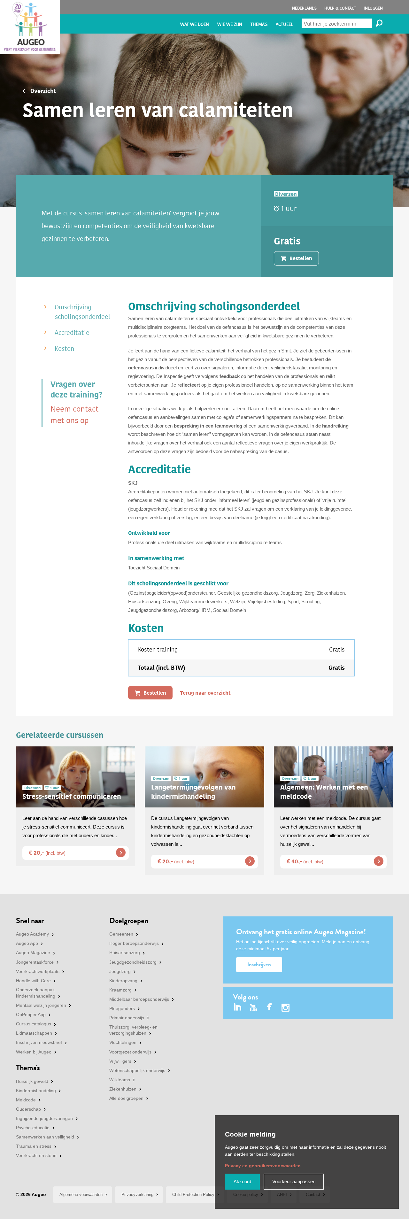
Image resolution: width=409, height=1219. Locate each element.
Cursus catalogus (33, 1023)
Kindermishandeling (36, 1090)
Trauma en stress (33, 1146)
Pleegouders (122, 1008)
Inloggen (373, 8)
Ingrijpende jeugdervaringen (44, 1118)
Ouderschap (28, 1109)
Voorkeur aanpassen (293, 1181)
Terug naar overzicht (205, 693)
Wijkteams (119, 1079)
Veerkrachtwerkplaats (37, 971)
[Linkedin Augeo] (238, 1008)
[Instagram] (285, 1009)
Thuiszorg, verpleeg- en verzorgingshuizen (133, 1030)
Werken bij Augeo (33, 1051)
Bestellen (154, 693)
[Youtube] (254, 1008)
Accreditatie (72, 332)
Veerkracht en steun (36, 1155)
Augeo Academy (32, 934)
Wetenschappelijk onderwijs (137, 1070)
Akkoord (242, 1181)
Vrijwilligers (120, 1061)
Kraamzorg (120, 989)
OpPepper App (31, 1014)
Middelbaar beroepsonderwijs (139, 999)
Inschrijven (259, 964)
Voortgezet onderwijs (130, 1051)
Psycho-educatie (33, 1127)
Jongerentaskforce (35, 962)
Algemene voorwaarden (81, 1194)
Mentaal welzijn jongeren (41, 1005)
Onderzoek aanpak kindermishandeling (35, 993)
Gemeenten (121, 934)
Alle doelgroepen (126, 1098)
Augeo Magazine (33, 952)
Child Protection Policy (193, 1194)
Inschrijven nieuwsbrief (39, 1042)
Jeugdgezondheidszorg (133, 962)
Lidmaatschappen (34, 1033)
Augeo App (27, 943)
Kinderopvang (123, 980)
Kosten (64, 348)
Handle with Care (33, 980)
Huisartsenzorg (124, 952)
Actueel (284, 24)
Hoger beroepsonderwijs (134, 943)
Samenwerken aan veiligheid (45, 1136)
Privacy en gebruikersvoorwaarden (263, 1165)
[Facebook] (270, 1008)
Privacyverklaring (137, 1194)
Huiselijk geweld (32, 1081)
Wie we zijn (229, 24)
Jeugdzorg (120, 971)
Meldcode (26, 1099)
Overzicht (43, 91)
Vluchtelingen (122, 1042)
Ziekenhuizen (122, 1089)
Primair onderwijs (126, 1017)
